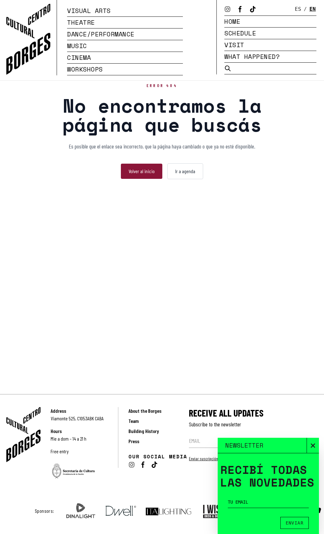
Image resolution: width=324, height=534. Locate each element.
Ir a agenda (185, 171)
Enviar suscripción (203, 458)
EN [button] (312, 9)
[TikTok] (253, 9)
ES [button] (298, 9)
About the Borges (144, 411)
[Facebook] (240, 9)
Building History (143, 431)
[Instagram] (227, 9)
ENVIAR (294, 522)
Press (133, 441)
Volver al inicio (141, 171)
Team (133, 421)
